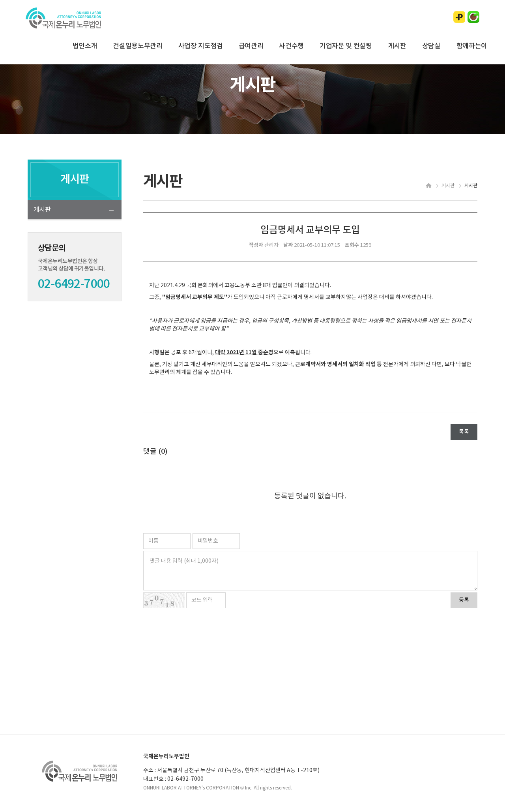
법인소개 (85, 46)
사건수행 (291, 46)
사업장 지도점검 (200, 46)
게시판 (397, 46)
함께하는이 (471, 46)
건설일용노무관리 (137, 46)
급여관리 (251, 46)
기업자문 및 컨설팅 (346, 46)
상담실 (431, 46)
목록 (464, 432)
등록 (464, 600)
